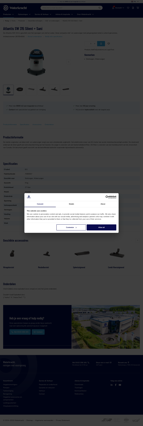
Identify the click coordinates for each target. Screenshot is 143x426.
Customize (70, 227)
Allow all (101, 227)
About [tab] (103, 204)
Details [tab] (71, 204)
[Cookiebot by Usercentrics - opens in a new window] (107, 197)
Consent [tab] (40, 204)
